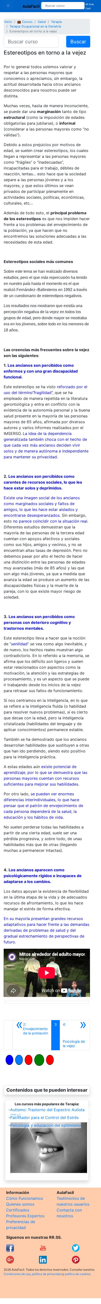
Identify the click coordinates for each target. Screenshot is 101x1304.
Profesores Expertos (25, 1215)
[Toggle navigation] (8, 5)
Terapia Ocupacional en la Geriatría (35, 26)
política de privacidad (47, 1274)
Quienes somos (20, 1204)
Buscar (78, 42)
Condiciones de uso (17, 1274)
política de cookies (77, 1274)
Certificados (17, 1210)
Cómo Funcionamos (24, 1198)
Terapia (56, 22)
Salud (42, 22)
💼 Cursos (25, 22)
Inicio (8, 22)
